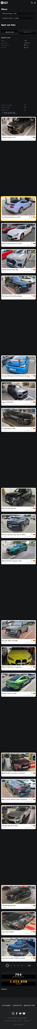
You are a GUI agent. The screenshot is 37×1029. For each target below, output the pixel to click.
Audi (3, 270)
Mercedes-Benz (6, 826)
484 (29, 965)
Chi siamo (6, 1005)
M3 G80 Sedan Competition (13, 667)
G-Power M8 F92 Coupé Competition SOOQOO (19, 799)
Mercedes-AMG (6, 641)
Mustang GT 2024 (10, 428)
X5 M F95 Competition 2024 (13, 561)
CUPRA (4, 137)
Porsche (4, 376)
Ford (3, 217)
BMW (3, 508)
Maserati (4, 243)
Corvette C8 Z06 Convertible (16, 958)
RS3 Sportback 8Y (10, 905)
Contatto (17, 1005)
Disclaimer (18, 1025)
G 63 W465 (14, 641)
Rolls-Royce (5, 296)
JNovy (5, 139)
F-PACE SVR (9, 402)
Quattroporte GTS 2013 (14, 243)
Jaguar (4, 402)
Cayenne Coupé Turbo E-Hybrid (16, 534)
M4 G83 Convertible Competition (15, 773)
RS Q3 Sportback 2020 (11, 270)
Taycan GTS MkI (12, 693)
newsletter (29, 1005)
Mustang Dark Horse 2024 (12, 217)
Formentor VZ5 (10, 137)
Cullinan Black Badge (15, 296)
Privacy (27, 1021)
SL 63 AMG (14, 826)
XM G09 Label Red (10, 508)
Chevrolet (5, 958)
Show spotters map (9, 113)
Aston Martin (6, 932)
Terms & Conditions (13, 1021)
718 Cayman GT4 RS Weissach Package (18, 376)
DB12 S (12, 932)
